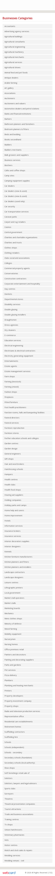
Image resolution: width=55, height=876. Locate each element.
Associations (9, 93)
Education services (12, 340)
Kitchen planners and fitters (16, 562)
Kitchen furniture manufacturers (18, 556)
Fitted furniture (11, 402)
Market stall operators (14, 598)
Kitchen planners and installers (17, 567)
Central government (13, 232)
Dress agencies (11, 325)
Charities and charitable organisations (20, 237)
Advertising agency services (16, 31)
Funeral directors (11, 417)
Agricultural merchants (14, 57)
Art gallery (9, 88)
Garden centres (11, 443)
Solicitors (8, 778)
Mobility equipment (12, 634)
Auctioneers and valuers (15, 103)
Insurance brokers (12, 531)
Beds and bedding (12, 134)
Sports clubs (9, 788)
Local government (12, 592)
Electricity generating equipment (18, 355)
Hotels (7, 520)
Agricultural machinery (14, 52)
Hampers (8, 474)
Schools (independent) (14, 747)
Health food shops (12, 489)
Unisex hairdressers (13, 829)
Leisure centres (11, 582)
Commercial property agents (17, 268)
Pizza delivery (10, 675)
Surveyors (8, 793)
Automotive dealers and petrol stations (21, 108)
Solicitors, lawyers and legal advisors (20, 783)
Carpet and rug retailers (15, 222)
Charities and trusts (13, 242)
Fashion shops (10, 392)
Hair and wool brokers (14, 464)
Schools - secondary (13, 752)
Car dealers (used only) (14, 201)
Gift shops (9, 459)
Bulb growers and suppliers (16, 155)
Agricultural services (13, 62)
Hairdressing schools (13, 469)
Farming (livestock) (12, 381)
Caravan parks (10, 216)
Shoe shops (9, 768)
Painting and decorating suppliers (19, 659)
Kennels (8, 551)
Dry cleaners (10, 330)
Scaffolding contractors (14, 731)
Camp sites (9, 175)
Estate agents (10, 366)
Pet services (10, 670)
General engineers (12, 453)
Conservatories (11, 273)
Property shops (11, 706)
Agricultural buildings (13, 36)
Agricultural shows (12, 67)
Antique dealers (11, 77)
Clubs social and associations (17, 258)
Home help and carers (14, 510)
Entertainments (11, 361)
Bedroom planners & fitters (16, 129)
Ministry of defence (12, 623)
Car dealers (9, 186)
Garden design (10, 448)
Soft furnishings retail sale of (16, 773)
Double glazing (10, 309)
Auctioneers (9, 98)
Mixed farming (10, 628)
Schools (7, 742)
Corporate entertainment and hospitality (22, 283)
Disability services (12, 304)
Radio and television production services (22, 711)
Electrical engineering (13, 345)
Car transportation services (16, 211)
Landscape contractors (14, 572)
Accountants (9, 26)
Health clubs (9, 484)
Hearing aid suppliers (13, 495)
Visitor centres (10, 845)
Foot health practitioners (15, 407)
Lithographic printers (13, 587)
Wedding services (12, 855)
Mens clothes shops (13, 618)
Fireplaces (8, 397)
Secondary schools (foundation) (18, 757)
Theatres (8, 798)
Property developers (13, 695)
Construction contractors (15, 278)
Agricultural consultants (14, 41)
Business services (12, 160)
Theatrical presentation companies (19, 804)
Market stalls (10, 603)
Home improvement (13, 515)
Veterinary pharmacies (14, 835)
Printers (8, 690)
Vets (6, 840)
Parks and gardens (12, 665)
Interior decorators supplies (16, 541)
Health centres (11, 479)
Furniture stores (11, 433)
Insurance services (12, 536)
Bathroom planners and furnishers (19, 124)
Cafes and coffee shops (14, 170)
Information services (13, 525)
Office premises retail (14, 649)
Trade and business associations (18, 814)
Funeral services (11, 422)
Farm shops (9, 376)
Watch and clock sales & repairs (18, 850)
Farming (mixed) (11, 386)
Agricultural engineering (14, 46)
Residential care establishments (18, 721)
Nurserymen (9, 639)
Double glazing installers (15, 314)
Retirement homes (12, 726)
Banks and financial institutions (17, 113)
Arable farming (10, 83)
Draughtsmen (10, 319)
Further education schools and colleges (21, 438)
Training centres (11, 819)
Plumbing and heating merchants (18, 685)
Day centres (9, 289)
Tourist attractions (12, 809)
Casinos (7, 227)
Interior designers (12, 546)
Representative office (14, 716)
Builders (8, 144)
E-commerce (10, 335)
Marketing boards (12, 608)
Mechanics (9, 613)
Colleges (8, 263)
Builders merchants (12, 149)
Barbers (8, 119)
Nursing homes (11, 644)
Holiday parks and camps (15, 505)
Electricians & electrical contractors (19, 350)
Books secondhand (12, 139)
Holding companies (12, 500)
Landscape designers (13, 577)
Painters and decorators (15, 654)
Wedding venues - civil (14, 860)
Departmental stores (13, 299)
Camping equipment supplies (17, 180)
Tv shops (8, 824)
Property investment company (17, 701)
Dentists (8, 294)
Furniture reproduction (14, 428)
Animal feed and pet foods (16, 72)
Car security (9, 206)
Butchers (8, 165)
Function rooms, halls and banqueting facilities (24, 412)
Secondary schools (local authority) (19, 762)
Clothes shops (10, 247)
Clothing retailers (11, 252)
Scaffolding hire (11, 737)
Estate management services (17, 371)
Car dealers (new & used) (15, 191)
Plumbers (8, 680)
